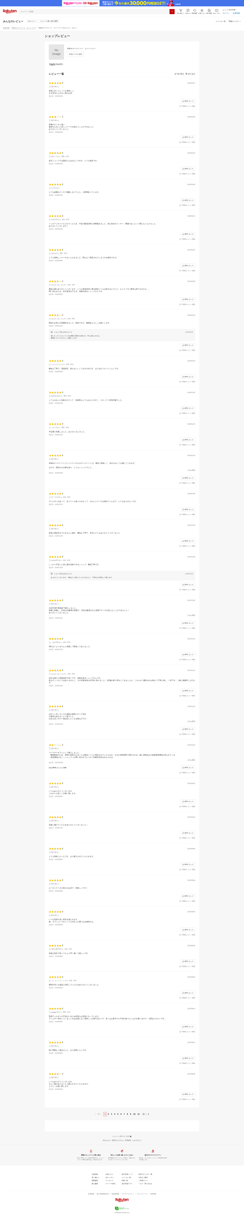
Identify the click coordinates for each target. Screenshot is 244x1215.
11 (139, 1114)
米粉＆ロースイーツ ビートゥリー (24, 28)
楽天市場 (6, 28)
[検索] (172, 11)
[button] (188, 11)
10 (134, 1114)
